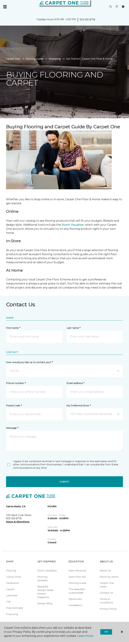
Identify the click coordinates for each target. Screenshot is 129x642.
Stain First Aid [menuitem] (77, 576)
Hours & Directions (17, 521)
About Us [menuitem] (105, 570)
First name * (13, 328)
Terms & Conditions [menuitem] (106, 601)
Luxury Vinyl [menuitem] (13, 576)
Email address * (75, 383)
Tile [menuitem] (8, 601)
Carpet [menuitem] (10, 589)
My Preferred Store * (79, 405)
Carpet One (13, 58)
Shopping (55, 58)
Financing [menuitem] (12, 614)
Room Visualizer (73, 224)
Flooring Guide (34, 58)
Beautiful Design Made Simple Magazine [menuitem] (45, 592)
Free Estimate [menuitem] (14, 607)
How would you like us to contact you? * (29, 362)
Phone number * (16, 383)
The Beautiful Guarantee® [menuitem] (77, 591)
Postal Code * (14, 405)
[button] (110, 6)
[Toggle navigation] (5, 7)
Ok (106, 631)
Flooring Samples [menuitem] (42, 578)
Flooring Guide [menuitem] (77, 583)
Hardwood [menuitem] (12, 583)
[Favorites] (117, 6)
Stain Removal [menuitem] (77, 570)
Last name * (73, 328)
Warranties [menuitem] (75, 599)
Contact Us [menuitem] (106, 592)
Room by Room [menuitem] (109, 576)
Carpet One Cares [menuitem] (107, 585)
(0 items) (123, 6)
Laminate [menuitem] (11, 595)
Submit (64, 481)
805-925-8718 (87, 19)
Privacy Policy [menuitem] (108, 608)
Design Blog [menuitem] (44, 603)
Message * (12, 428)
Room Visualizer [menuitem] (47, 570)
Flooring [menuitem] (11, 570)
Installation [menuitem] (75, 605)
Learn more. (85, 635)
